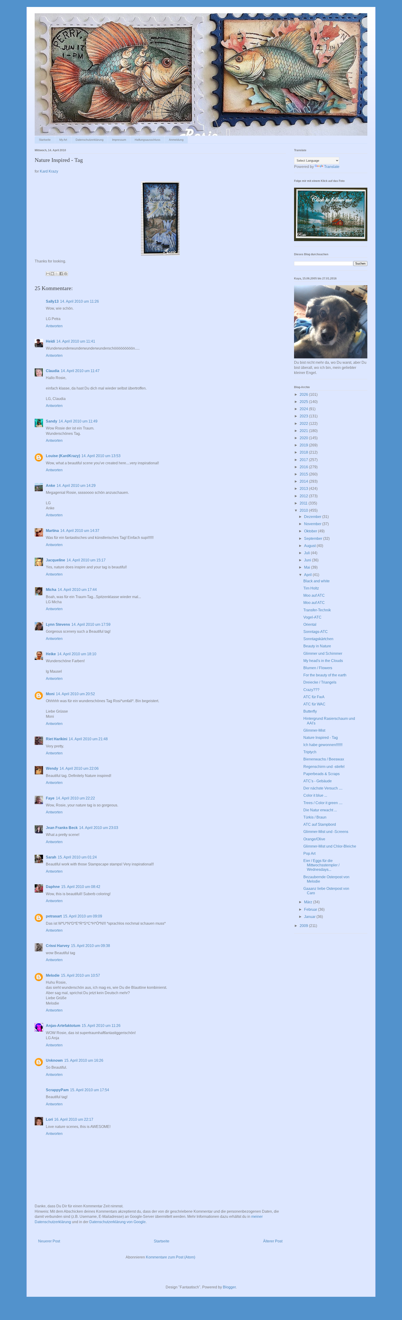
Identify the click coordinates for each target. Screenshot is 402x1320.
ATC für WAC (314, 704)
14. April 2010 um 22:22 (75, 798)
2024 (304, 409)
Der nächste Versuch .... (322, 788)
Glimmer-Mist (314, 730)
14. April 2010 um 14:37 (79, 531)
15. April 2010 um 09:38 (90, 946)
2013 (304, 489)
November (313, 524)
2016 (304, 467)
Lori (49, 1119)
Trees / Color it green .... (322, 803)
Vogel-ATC (312, 617)
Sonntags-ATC (315, 632)
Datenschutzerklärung (90, 139)
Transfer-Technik (317, 610)
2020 (304, 438)
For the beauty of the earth (324, 675)
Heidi (50, 341)
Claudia (52, 371)
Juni (308, 560)
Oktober (311, 531)
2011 (304, 503)
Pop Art (309, 853)
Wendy (52, 768)
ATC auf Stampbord (319, 824)
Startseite (45, 139)
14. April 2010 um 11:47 (80, 371)
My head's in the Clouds (323, 661)
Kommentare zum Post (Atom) (170, 1257)
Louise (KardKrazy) (63, 456)
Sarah (51, 857)
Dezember (313, 517)
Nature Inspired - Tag (320, 738)
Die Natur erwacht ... (320, 810)
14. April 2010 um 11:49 (78, 421)
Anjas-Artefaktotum (63, 1026)
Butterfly (310, 711)
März (308, 902)
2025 (304, 402)
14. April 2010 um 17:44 (77, 590)
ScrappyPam (57, 1090)
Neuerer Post (49, 1241)
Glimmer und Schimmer (322, 653)
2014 (304, 481)
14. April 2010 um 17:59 (91, 624)
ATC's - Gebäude (317, 781)
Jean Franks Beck (62, 828)
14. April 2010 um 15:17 (86, 560)
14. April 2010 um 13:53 (101, 456)
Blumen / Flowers (317, 668)
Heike (51, 654)
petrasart (54, 916)
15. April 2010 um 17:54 (89, 1090)
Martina (52, 531)
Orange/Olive (314, 839)
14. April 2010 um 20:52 (75, 694)
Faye (50, 798)
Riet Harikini (56, 739)
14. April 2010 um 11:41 (75, 341)
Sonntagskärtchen (318, 639)
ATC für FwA (314, 697)
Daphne (53, 887)
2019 (304, 445)
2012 (304, 496)
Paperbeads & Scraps (321, 774)
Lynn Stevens (58, 624)
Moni (50, 694)
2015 (304, 474)
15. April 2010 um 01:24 (77, 857)
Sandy (51, 421)
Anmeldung (176, 139)
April (308, 575)
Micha (51, 590)
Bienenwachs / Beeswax (323, 759)
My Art (63, 139)
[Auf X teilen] (56, 273)
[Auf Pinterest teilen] (65, 273)
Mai (307, 567)
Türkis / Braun (314, 817)
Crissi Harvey (58, 946)
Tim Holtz (311, 588)
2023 (304, 416)
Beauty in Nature (317, 646)
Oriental (309, 624)
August (310, 546)
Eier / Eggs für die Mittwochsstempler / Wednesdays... (321, 865)
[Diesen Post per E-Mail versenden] (48, 273)
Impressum (119, 139)
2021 (304, 431)
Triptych (309, 752)
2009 (304, 926)
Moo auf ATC (314, 595)
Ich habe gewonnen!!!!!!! (322, 745)
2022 (304, 424)
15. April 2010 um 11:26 (101, 1026)
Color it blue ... (315, 795)
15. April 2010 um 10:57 (80, 975)
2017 (304, 460)
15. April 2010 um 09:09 (82, 916)
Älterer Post (272, 1241)
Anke (50, 486)
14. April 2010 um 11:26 (79, 301)
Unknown (54, 1060)
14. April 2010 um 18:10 (76, 654)
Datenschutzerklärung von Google (117, 1222)
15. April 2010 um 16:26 (83, 1060)
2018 (304, 452)
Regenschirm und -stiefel (324, 767)
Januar (310, 917)
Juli (307, 553)
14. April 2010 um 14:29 (76, 486)
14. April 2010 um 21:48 (88, 739)
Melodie (53, 975)
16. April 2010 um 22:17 (73, 1119)
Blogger (229, 1287)
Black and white (316, 581)
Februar (311, 909)
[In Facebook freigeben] (61, 273)
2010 (304, 510)
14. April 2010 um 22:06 (79, 768)
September (313, 538)
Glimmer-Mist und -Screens (325, 832)
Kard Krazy (49, 171)
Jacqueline (55, 560)
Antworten (54, 326)
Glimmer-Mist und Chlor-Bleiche (329, 846)
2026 (304, 394)
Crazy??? (311, 690)
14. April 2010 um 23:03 (98, 828)
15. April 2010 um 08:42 (80, 887)
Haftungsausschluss (147, 139)
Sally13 (52, 301)
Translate (331, 167)
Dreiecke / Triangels (319, 682)
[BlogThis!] (52, 273)
